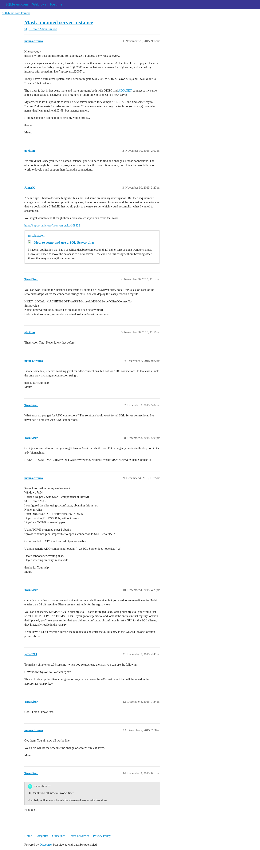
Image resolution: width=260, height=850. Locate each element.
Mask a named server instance (58, 22)
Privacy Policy (102, 835)
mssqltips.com (36, 235)
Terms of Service (79, 835)
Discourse (46, 844)
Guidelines (58, 835)
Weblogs (39, 4)
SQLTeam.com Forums (16, 13)
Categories (42, 835)
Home (28, 835)
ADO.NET (125, 90)
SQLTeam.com (17, 4)
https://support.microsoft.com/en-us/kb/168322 (52, 225)
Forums (56, 4)
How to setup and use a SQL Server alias (64, 242)
